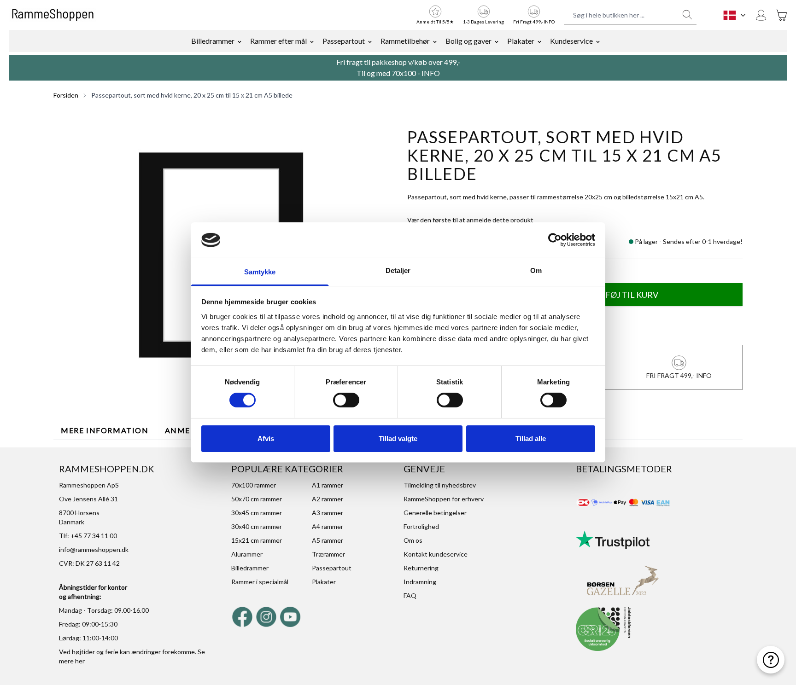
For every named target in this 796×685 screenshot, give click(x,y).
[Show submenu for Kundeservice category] (598, 41)
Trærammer (328, 554)
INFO (430, 73)
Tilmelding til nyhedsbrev (440, 485)
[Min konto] (761, 15)
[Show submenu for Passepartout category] (370, 41)
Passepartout (343, 40)
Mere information (105, 430)
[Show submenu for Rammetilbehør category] (435, 41)
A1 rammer (327, 485)
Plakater (520, 40)
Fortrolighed (421, 526)
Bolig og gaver (468, 40)
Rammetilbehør (405, 40)
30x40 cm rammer (256, 526)
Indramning (420, 582)
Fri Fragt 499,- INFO (534, 21)
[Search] (687, 14)
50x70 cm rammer (256, 499)
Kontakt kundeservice (436, 554)
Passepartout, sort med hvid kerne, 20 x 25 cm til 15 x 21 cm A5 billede (192, 95)
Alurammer (247, 554)
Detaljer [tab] (398, 270)
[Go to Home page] (52, 15)
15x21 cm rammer (256, 540)
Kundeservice (571, 40)
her (80, 661)
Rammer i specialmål (259, 582)
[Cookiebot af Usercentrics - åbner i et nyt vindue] (555, 240)
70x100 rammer (253, 485)
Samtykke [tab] (260, 272)
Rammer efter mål (278, 40)
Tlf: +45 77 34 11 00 (88, 536)
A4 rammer (327, 526)
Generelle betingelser (435, 513)
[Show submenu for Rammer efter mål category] (312, 41)
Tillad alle (530, 438)
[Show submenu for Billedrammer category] (239, 41)
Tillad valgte (398, 438)
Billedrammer (212, 40)
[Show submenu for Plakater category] (539, 41)
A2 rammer (327, 499)
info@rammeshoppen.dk (94, 549)
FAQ (410, 595)
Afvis (266, 438)
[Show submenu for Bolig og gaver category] (496, 41)
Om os (413, 540)
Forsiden (65, 95)
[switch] (346, 400)
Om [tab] (536, 270)
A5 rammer (327, 540)
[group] (470, 220)
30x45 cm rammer (256, 513)
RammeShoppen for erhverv (444, 499)
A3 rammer (327, 513)
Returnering (421, 568)
